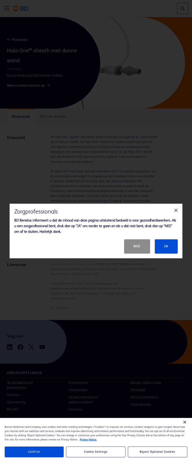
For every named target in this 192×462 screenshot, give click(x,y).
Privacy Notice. (88, 439)
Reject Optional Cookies (157, 452)
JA (166, 246)
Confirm (34, 452)
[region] (96, 440)
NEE (137, 246)
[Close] (184, 422)
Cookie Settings (95, 452)
